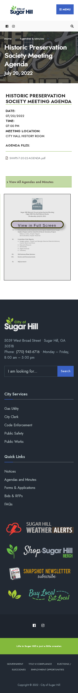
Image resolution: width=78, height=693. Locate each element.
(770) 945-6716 (28, 351)
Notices (10, 471)
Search (65, 371)
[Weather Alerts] (39, 529)
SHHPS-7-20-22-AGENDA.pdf (28, 158)
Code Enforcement (18, 425)
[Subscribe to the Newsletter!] (39, 573)
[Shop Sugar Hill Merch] (39, 551)
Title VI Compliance (40, 664)
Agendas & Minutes (32, 38)
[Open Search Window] (71, 26)
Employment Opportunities (47, 669)
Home (8, 38)
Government (15, 664)
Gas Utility (11, 408)
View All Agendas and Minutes (31, 182)
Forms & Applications (19, 487)
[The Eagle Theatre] (39, 595)
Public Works (14, 441)
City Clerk (11, 416)
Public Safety (13, 433)
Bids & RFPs (13, 495)
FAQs (8, 504)
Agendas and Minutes (20, 479)
